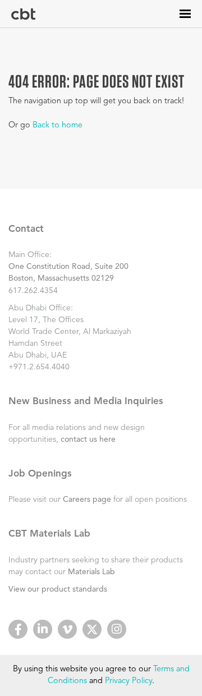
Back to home (57, 125)
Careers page (87, 499)
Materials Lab (91, 572)
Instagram (116, 629)
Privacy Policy (128, 681)
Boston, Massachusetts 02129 (61, 278)
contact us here (88, 439)
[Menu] (185, 14)
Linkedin (42, 629)
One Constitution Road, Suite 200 (68, 267)
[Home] (23, 14)
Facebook (17, 629)
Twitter (92, 629)
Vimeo (67, 629)
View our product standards (57, 589)
